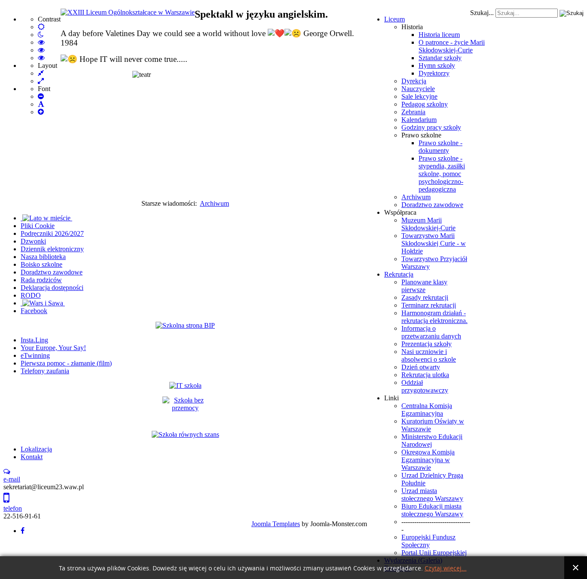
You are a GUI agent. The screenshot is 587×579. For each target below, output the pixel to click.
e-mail (11, 479)
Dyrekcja (413, 81)
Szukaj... (482, 12)
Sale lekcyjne (419, 96)
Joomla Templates (275, 523)
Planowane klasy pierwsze (424, 285)
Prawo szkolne (421, 135)
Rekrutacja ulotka (425, 374)
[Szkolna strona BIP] (185, 325)
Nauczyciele (418, 88)
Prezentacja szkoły (426, 343)
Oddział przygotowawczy (424, 386)
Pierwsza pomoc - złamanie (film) (66, 363)
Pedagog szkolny (424, 104)
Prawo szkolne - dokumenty (440, 146)
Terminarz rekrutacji (428, 305)
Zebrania (413, 112)
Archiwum (416, 197)
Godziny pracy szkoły (431, 127)
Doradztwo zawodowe (432, 204)
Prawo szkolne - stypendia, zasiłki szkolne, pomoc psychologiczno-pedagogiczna (442, 174)
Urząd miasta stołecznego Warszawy (432, 494)
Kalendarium (419, 119)
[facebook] (22, 530)
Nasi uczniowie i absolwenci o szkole (428, 355)
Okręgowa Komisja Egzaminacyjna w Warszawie (428, 459)
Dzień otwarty (420, 367)
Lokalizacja (36, 449)
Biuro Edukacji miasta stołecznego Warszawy (432, 510)
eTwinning (35, 355)
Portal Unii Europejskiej (434, 552)
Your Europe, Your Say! (53, 347)
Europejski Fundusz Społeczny (428, 541)
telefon (12, 508)
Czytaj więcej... (446, 568)
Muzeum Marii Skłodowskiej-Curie (428, 224)
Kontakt (32, 456)
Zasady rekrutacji (424, 297)
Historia (412, 26)
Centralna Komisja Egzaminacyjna (426, 409)
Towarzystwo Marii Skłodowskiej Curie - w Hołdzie (433, 243)
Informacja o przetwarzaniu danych (431, 332)
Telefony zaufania (45, 371)
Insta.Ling (34, 340)
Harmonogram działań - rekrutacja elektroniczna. (434, 316)
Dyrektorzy (434, 73)
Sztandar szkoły (440, 57)
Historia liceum (439, 34)
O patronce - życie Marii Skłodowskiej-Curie (452, 46)
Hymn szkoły (437, 65)
